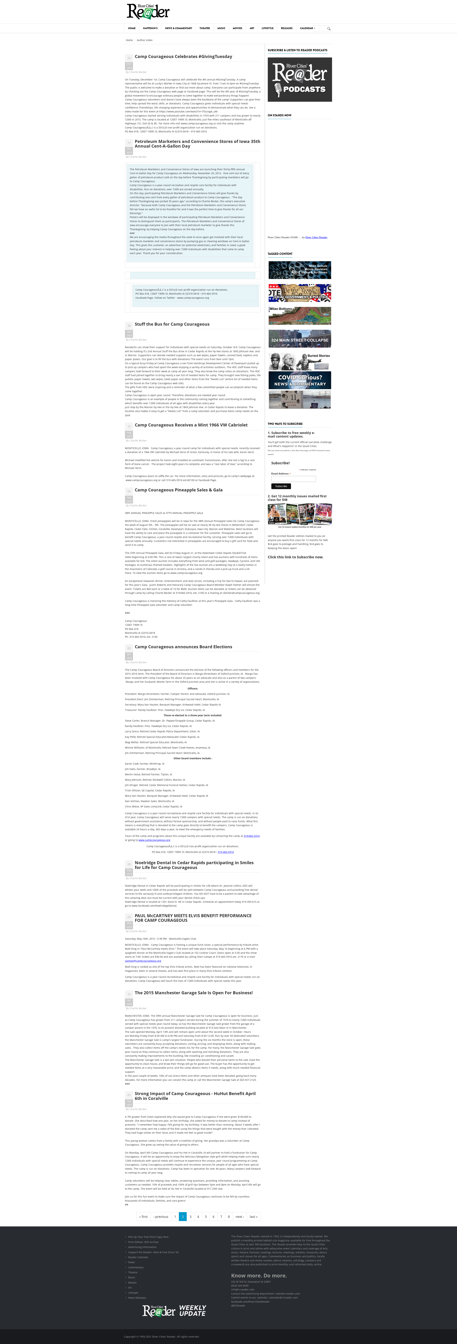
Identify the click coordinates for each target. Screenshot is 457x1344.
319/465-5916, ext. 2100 (190, 593)
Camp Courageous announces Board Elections (183, 647)
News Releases (137, 1297)
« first (143, 1216)
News (131, 1262)
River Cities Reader (316, 237)
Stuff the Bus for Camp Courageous (172, 324)
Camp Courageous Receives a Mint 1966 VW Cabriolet (191, 425)
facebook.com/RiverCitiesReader (250, 1301)
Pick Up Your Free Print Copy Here (148, 1237)
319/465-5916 (252, 836)
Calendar (306, 28)
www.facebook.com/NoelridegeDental (154, 905)
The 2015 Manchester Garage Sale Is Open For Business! (194, 993)
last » (254, 1216)
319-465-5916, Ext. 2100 (143, 636)
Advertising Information (142, 1247)
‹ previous (161, 1216)
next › (240, 1216)
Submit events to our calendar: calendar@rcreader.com (264, 1297)
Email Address (281, 473)
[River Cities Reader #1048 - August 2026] (300, 176)
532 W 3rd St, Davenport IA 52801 (251, 1281)
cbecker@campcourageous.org (241, 593)
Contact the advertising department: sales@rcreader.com (265, 1293)
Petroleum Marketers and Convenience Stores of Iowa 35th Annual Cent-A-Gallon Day (197, 143)
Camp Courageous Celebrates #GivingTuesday (183, 56)
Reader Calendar (138, 1257)
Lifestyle (267, 28)
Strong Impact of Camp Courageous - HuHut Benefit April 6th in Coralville (195, 1095)
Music (221, 28)
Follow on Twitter (165, 297)
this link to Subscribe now (299, 557)
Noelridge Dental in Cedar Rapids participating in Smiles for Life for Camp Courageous (194, 865)
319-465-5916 (199, 131)
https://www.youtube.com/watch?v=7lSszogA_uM (188, 111)
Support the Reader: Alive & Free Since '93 (153, 1252)
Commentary (136, 1267)
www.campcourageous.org (197, 123)
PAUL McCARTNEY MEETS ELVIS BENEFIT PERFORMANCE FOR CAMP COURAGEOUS (193, 918)
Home (131, 28)
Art (252, 28)
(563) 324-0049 (239, 1285)
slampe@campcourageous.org (143, 960)
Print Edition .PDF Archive (143, 1242)
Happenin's (150, 28)
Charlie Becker (138, 72)
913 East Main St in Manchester (227, 1027)
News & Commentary (178, 28)
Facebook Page (144, 297)
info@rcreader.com (242, 1289)
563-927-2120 (248, 1080)
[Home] (148, 12)
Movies (237, 28)
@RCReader (238, 1305)
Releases (287, 28)
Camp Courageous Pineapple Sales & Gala (179, 490)
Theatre (205, 28)
